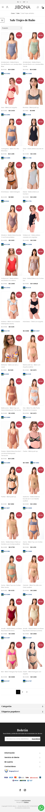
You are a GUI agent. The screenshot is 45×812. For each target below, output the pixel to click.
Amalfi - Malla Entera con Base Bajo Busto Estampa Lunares (33, 630)
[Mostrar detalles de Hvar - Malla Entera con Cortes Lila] (33, 262)
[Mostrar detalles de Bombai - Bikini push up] (33, 91)
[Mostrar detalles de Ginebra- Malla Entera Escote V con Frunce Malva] (11, 218)
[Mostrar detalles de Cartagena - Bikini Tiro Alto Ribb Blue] (11, 132)
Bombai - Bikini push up (31, 107)
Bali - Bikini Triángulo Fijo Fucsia (11, 672)
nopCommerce (26, 800)
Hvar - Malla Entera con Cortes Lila (33, 279)
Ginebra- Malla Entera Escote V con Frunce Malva (11, 236)
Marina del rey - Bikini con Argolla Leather (31, 366)
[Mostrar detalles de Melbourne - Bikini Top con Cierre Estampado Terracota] (11, 391)
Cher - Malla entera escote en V (33, 150)
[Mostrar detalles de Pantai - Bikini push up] (33, 435)
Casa (13, 13)
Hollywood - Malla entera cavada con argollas (31, 236)
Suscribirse (36, 739)
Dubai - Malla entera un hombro (31, 193)
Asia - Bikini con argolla (9, 107)
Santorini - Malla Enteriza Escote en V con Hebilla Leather (31, 499)
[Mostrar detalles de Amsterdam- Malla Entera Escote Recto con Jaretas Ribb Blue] (11, 45)
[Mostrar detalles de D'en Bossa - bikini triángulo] (11, 175)
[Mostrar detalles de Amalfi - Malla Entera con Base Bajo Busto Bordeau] (11, 612)
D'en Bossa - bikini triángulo (10, 192)
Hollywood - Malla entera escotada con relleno (9, 279)
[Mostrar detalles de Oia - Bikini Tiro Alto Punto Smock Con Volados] (33, 391)
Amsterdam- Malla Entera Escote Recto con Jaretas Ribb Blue (11, 64)
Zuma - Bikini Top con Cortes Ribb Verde (11, 586)
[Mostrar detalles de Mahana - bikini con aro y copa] (11, 348)
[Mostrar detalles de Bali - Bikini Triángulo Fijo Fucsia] (11, 655)
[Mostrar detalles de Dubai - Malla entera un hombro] (33, 175)
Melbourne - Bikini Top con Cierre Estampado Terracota (11, 409)
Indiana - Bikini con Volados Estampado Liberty (10, 323)
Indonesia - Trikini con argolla (33, 322)
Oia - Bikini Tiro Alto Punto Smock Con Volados (31, 409)
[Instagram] (25, 790)
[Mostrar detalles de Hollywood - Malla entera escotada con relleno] (11, 262)
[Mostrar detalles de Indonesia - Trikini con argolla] (33, 305)
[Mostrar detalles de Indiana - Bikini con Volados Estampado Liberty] (11, 305)
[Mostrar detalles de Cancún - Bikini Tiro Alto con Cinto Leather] (33, 569)
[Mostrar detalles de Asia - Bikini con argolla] (11, 91)
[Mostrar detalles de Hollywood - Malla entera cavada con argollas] (33, 218)
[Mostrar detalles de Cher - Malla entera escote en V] (33, 132)
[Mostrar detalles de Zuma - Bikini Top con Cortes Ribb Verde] (11, 569)
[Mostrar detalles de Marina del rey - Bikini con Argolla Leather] (33, 348)
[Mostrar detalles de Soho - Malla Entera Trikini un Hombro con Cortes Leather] (11, 525)
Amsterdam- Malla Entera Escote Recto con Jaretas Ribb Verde (33, 64)
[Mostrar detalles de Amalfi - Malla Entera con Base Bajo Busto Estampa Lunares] (33, 612)
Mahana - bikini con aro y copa (9, 366)
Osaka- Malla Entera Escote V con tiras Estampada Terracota (11, 453)
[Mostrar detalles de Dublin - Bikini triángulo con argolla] (33, 655)
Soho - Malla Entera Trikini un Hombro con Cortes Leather (11, 543)
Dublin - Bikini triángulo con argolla (32, 673)
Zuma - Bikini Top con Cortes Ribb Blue (32, 543)
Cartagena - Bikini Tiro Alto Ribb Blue (10, 150)
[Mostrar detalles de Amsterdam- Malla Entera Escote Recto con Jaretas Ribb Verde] (33, 45)
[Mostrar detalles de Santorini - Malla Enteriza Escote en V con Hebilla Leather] (33, 480)
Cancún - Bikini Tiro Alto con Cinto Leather (32, 586)
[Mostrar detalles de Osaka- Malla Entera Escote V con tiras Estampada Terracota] (11, 435)
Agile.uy (26, 802)
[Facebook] (20, 790)
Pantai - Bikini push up (30, 451)
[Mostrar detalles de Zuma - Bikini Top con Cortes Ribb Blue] (33, 525)
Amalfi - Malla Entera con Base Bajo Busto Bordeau (11, 630)
